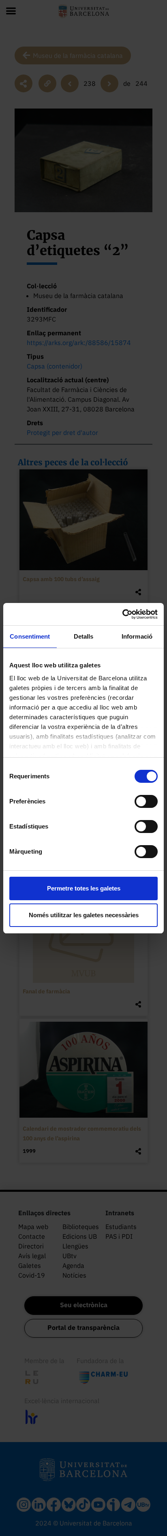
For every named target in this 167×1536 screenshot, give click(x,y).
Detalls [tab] (84, 636)
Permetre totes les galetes (83, 888)
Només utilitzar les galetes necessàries (84, 915)
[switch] (146, 801)
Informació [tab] (137, 636)
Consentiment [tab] (30, 636)
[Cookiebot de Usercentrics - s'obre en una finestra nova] (122, 614)
